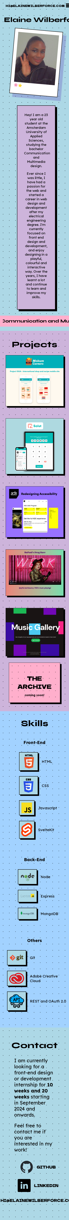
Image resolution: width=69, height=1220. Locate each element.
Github (46, 1167)
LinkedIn (46, 1185)
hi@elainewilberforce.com (35, 6)
